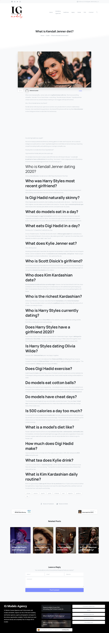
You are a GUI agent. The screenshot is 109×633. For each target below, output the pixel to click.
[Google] (14, 1)
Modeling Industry (89, 618)
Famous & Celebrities (89, 606)
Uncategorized (89, 622)
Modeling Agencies (89, 614)
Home (42, 35)
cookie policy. (65, 630)
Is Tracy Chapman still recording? (88, 548)
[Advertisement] (54, 125)
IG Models (56, 493)
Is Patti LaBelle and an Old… (64, 548)
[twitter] (17, 1)
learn (63, 493)
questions (78, 493)
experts (43, 493)
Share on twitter (63, 504)
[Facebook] (12, 1)
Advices (28, 493)
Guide (48, 35)
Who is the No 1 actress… (41, 548)
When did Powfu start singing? (19, 548)
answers (36, 493)
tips (27, 496)
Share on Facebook (48, 504)
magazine (70, 493)
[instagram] (20, 1)
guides (49, 493)
